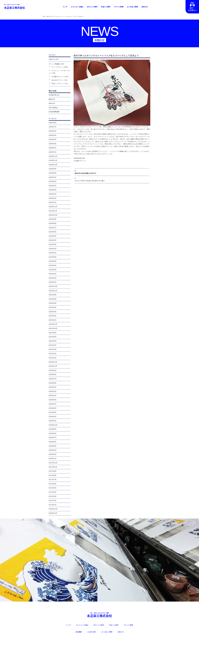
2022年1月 (52, 320)
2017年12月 (53, 463)
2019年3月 (52, 421)
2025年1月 (52, 202)
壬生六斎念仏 (53, 107)
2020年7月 (52, 379)
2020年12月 (53, 362)
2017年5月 (52, 488)
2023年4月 (52, 274)
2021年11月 (53, 324)
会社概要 (78, 632)
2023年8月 (52, 261)
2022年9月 (52, 295)
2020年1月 (52, 395)
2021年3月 (52, 349)
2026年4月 (52, 139)
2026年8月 (52, 122)
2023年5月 (52, 269)
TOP (43, 16)
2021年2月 (52, 353)
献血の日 (52, 99)
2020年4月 (52, 387)
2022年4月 (52, 307)
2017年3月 (52, 496)
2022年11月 (53, 290)
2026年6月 (52, 131)
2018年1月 (52, 458)
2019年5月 (52, 412)
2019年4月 (52, 416)
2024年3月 (52, 244)
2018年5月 (52, 446)
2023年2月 (52, 278)
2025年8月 (52, 173)
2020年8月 (52, 374)
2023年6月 (52, 265)
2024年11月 (53, 211)
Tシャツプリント (57, 67)
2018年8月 (52, 433)
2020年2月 (52, 391)
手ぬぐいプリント (58, 83)
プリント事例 (118, 7)
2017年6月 (52, 484)
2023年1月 (52, 282)
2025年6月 (52, 181)
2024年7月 (52, 227)
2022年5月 (52, 303)
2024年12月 (53, 206)
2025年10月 (53, 164)
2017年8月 (52, 475)
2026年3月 (52, 143)
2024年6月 (52, 232)
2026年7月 (52, 127)
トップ (65, 7)
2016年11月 (53, 513)
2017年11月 (53, 467)
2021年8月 (52, 332)
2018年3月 (52, 450)
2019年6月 (52, 408)
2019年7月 (52, 404)
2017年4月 (52, 492)
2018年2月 (52, 454)
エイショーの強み (77, 7)
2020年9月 (52, 370)
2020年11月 (53, 366)
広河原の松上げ (54, 95)
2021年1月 (52, 358)
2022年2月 (52, 316)
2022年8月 (52, 299)
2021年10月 (53, 328)
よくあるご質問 (132, 7)
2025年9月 (52, 169)
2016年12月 (53, 509)
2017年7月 (52, 479)
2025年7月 (52, 177)
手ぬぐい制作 (105, 7)
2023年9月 (52, 257)
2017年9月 (52, 471)
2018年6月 (52, 442)
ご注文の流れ (91, 632)
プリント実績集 (54, 64)
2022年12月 (53, 286)
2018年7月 (52, 437)
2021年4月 (52, 345)
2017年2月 (52, 500)
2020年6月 (52, 383)
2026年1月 (52, 152)
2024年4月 (52, 240)
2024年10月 (53, 215)
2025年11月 (53, 160)
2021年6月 (52, 337)
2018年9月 (52, 429)
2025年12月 (53, 156)
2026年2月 (52, 148)
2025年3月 (52, 194)
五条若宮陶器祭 (54, 112)
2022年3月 (52, 311)
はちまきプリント (58, 80)
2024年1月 (52, 253)
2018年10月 (53, 425)
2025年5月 (52, 185)
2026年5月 (52, 135)
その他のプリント (80, 161)
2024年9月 (52, 219)
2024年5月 (52, 236)
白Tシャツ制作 (92, 7)
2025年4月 (52, 190)
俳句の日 (52, 103)
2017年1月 (52, 505)
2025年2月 (52, 198)
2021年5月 (52, 341)
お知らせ (144, 7)
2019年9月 (52, 400)
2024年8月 (52, 223)
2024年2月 (52, 248)
